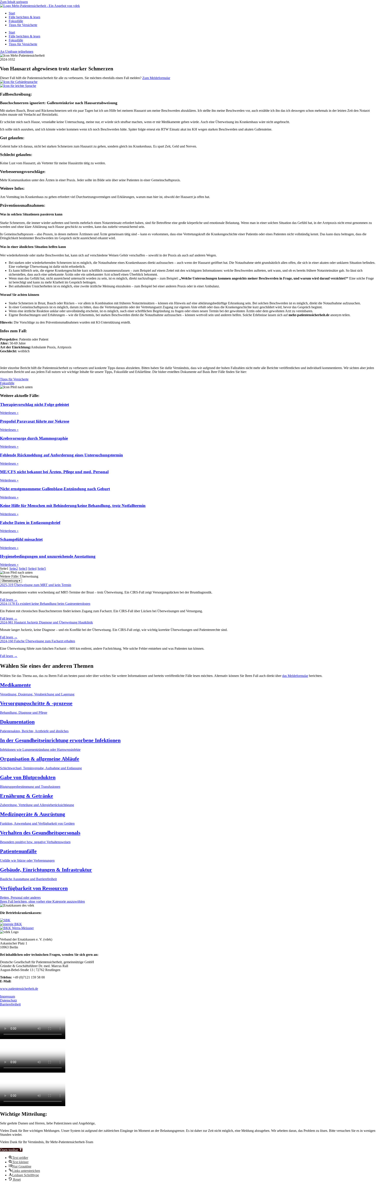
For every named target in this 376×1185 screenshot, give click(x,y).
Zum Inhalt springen (14, 2)
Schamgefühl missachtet (21, 539)
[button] (11, 1150)
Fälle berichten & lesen (24, 17)
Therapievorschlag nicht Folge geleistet (34, 404)
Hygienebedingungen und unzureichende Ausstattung (48, 556)
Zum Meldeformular (156, 78)
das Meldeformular (295, 676)
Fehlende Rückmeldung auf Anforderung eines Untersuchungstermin (61, 455)
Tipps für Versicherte (23, 25)
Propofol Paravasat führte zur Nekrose (34, 421)
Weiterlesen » (9, 413)
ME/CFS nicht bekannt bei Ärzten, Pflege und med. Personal (54, 472)
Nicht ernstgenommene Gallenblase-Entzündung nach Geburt (55, 489)
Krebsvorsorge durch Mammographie (34, 438)
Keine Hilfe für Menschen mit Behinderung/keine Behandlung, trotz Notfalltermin (73, 505)
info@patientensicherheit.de (31, 981)
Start (12, 13)
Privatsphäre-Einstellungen (18, 992)
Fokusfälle (16, 21)
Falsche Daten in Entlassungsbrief (30, 522)
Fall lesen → (8, 600)
